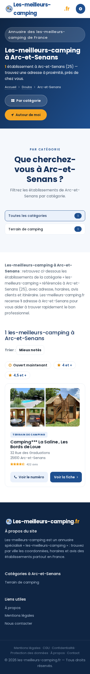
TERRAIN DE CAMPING (28, 434)
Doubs (27, 87)
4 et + (67, 365)
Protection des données (29, 653)
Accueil (10, 87)
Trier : (10, 350)
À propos (13, 607)
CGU (46, 648)
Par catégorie (28, 100)
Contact (73, 653)
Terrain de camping (22, 582)
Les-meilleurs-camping (41, 9)
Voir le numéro (31, 477)
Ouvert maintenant (30, 365)
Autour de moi (28, 114)
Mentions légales (19, 615)
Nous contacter (18, 623)
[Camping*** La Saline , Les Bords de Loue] (45, 407)
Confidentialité (63, 648)
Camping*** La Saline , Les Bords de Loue (38, 444)
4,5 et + (19, 375)
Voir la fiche (64, 477)
